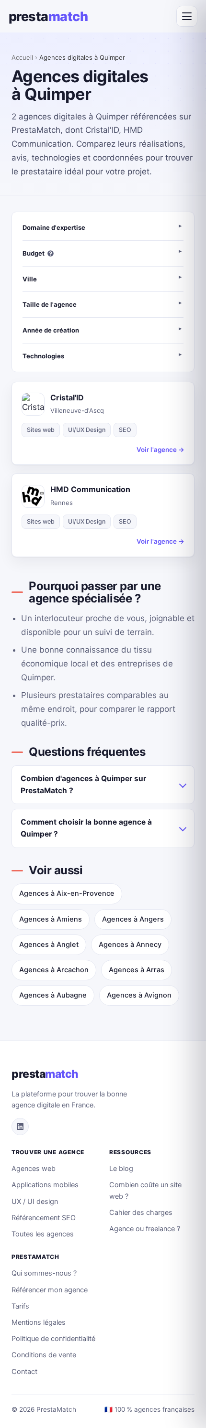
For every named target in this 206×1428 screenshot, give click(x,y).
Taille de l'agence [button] (50, 304)
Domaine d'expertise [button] (54, 227)
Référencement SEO (43, 1217)
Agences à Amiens (50, 919)
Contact (24, 1371)
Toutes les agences (42, 1234)
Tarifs (20, 1306)
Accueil (22, 57)
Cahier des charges (140, 1212)
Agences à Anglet (49, 944)
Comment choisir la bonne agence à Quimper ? (86, 827)
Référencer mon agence (49, 1290)
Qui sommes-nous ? (44, 1273)
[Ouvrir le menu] (186, 16)
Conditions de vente (43, 1355)
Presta (48, 16)
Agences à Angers (133, 919)
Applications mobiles (45, 1185)
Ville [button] (30, 279)
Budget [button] (34, 253)
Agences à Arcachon (54, 970)
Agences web (33, 1168)
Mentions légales (38, 1322)
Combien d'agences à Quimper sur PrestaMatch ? (83, 784)
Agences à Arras (136, 970)
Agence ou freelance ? (144, 1228)
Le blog (121, 1168)
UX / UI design (34, 1201)
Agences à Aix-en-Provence (66, 893)
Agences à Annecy (130, 944)
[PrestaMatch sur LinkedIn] (20, 1126)
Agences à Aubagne (53, 995)
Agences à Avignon (139, 995)
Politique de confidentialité (53, 1338)
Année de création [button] (51, 330)
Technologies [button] (43, 356)
